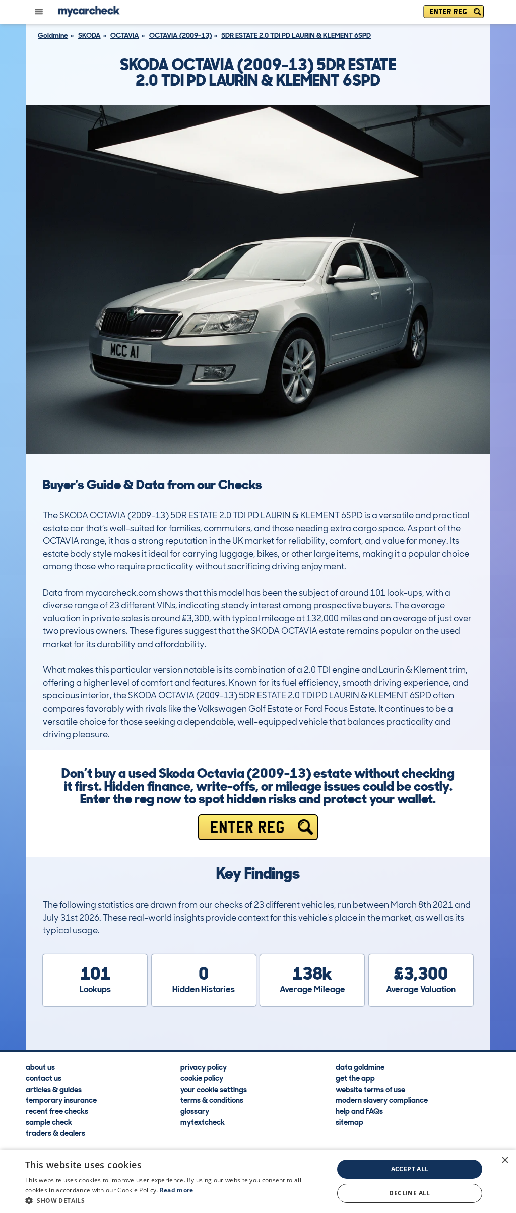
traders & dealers (55, 1132)
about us (40, 1066)
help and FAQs (359, 1110)
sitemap (349, 1121)
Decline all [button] (409, 1193)
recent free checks (57, 1110)
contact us (43, 1077)
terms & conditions (211, 1099)
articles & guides (54, 1088)
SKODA (89, 35)
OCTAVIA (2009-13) (180, 35)
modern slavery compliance (382, 1099)
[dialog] (258, 1181)
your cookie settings (213, 1088)
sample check (49, 1121)
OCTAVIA (124, 35)
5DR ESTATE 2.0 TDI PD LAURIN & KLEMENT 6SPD (296, 35)
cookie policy (201, 1077)
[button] (175, 1200)
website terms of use (370, 1088)
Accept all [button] (410, 1169)
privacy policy (203, 1066)
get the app (355, 1077)
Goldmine (53, 35)
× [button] (504, 1160)
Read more (177, 1190)
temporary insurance (61, 1099)
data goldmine (360, 1066)
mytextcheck (202, 1121)
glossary (194, 1110)
